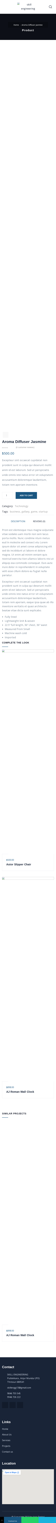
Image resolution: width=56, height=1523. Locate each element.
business (15, 511)
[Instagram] (20, 1405)
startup (43, 511)
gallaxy (25, 511)
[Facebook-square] (13, 1405)
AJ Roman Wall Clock (20, 1091)
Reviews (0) (39, 521)
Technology (21, 506)
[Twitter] (5, 1405)
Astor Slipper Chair (18, 864)
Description (18, 521)
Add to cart (26, 495)
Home (16, 25)
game (34, 511)
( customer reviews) (25, 447)
